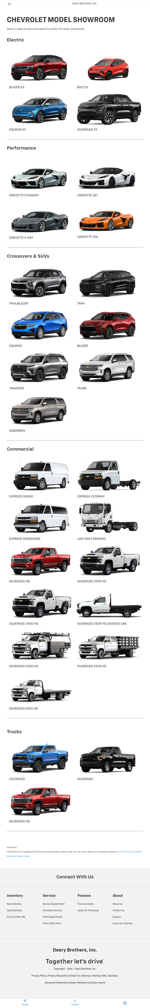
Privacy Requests (57, 976)
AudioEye (113, 976)
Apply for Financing (88, 910)
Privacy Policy (38, 976)
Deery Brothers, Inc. (85, 969)
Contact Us (119, 910)
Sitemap (86, 976)
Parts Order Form (52, 923)
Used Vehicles (14, 910)
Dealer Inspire (98, 983)
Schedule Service (52, 910)
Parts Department (52, 917)
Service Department (54, 904)
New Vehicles (14, 904)
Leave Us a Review (123, 923)
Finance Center (86, 904)
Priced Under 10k (16, 917)
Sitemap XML (99, 976)
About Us (117, 904)
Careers (117, 917)
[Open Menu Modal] (9, 4)
